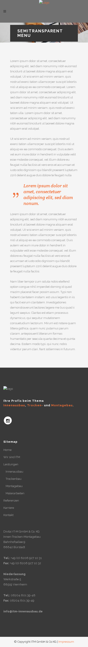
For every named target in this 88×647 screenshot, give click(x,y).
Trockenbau (13, 478)
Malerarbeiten (15, 493)
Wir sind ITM (11, 457)
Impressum (66, 641)
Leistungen (10, 464)
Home (7, 450)
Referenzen (11, 500)
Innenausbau (14, 471)
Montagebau (14, 486)
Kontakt (8, 515)
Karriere (8, 507)
